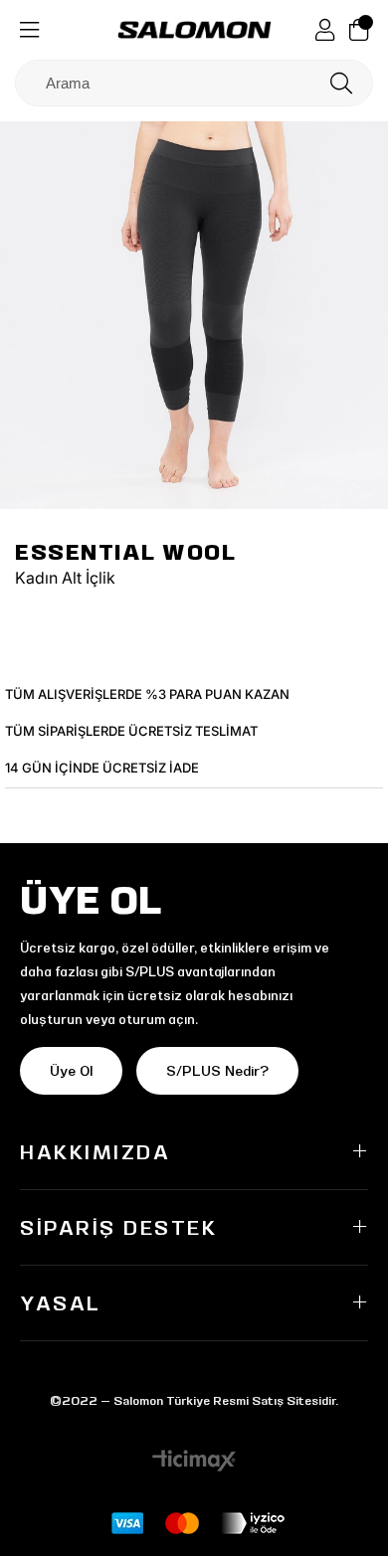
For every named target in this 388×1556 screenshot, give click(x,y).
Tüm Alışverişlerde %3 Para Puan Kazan (147, 694)
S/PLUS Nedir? (217, 1071)
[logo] (194, 30)
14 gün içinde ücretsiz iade (102, 768)
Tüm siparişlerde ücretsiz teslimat (131, 731)
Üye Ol (71, 1071)
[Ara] (341, 83)
